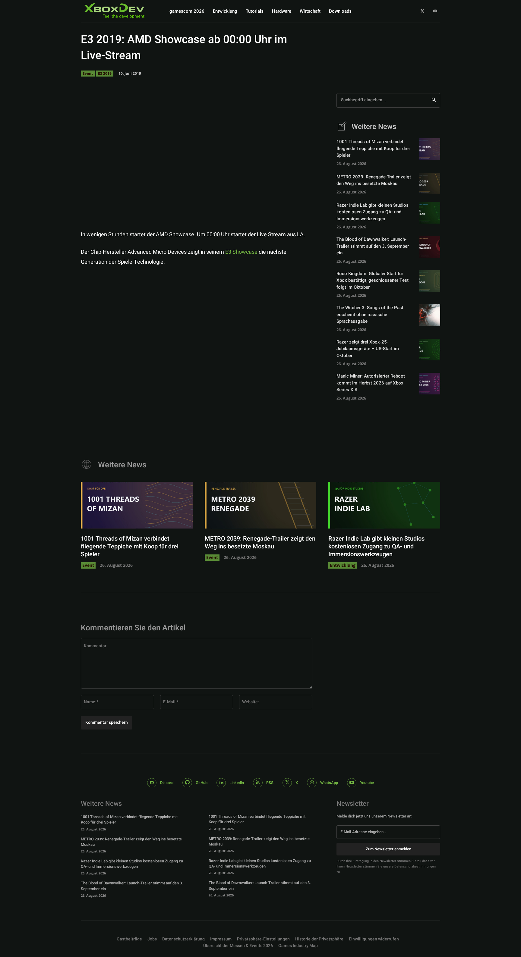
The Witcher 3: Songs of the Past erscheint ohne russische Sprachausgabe (369, 314)
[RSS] (258, 783)
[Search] (433, 100)
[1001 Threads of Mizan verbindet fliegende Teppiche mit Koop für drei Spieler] (429, 149)
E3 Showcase (241, 252)
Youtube (367, 783)
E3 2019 (105, 73)
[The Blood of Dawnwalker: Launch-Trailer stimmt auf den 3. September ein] (429, 247)
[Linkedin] (221, 783)
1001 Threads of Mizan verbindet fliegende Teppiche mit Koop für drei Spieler (373, 148)
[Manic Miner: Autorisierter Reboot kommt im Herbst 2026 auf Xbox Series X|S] (429, 383)
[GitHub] (187, 783)
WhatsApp (329, 783)
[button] (263, 939)
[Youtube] (435, 11)
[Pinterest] (289, 215)
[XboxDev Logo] (114, 11)
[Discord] (152, 783)
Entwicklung (342, 565)
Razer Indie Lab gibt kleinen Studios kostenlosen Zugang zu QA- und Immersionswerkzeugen (372, 212)
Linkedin (236, 783)
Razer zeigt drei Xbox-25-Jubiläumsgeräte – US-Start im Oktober (367, 349)
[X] (423, 11)
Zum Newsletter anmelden (388, 849)
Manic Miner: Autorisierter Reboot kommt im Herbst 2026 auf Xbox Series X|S (370, 383)
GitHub (201, 783)
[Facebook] (262, 215)
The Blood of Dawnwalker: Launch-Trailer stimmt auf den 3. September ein (372, 246)
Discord (166, 783)
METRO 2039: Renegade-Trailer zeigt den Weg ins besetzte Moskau (373, 180)
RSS (269, 783)
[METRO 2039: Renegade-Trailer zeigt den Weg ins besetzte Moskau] (429, 183)
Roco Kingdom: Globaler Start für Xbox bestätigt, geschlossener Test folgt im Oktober (372, 280)
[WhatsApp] (303, 215)
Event (88, 73)
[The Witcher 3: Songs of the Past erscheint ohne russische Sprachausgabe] (429, 315)
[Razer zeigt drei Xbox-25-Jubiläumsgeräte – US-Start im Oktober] (429, 349)
